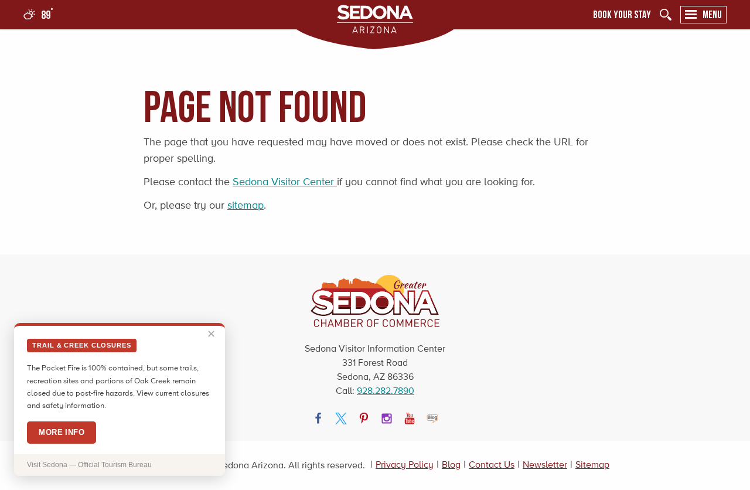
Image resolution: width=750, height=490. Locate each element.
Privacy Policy (405, 464)
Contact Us (491, 464)
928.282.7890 (385, 390)
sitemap (245, 205)
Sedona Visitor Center (285, 182)
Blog (451, 464)
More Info (61, 432)
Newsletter (545, 464)
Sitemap (592, 464)
